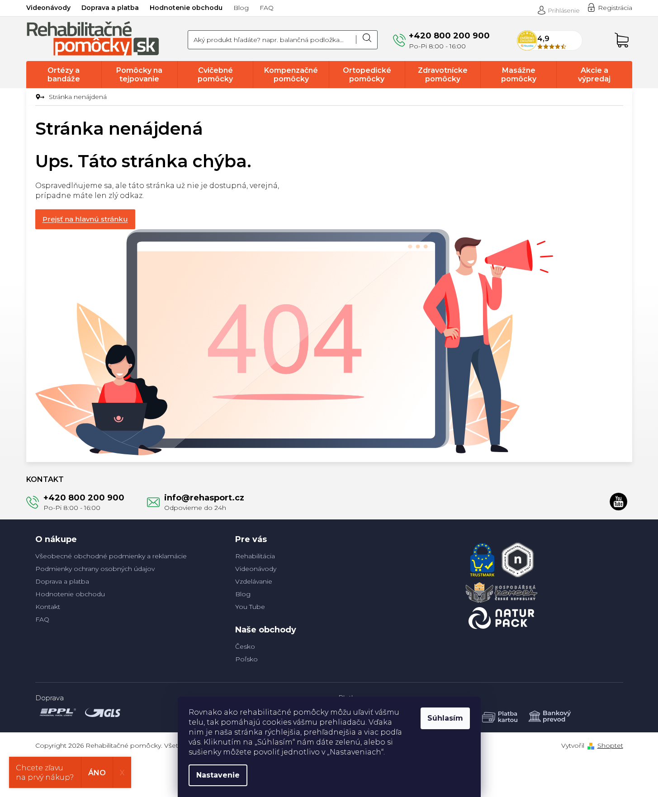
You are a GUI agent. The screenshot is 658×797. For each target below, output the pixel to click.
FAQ (267, 8)
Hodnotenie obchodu (186, 8)
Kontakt (47, 607)
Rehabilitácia (255, 556)
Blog (241, 8)
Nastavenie (218, 775)
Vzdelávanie (253, 581)
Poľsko (246, 659)
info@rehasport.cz (204, 498)
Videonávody (48, 8)
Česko (245, 646)
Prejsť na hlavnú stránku (85, 219)
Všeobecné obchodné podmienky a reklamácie (111, 556)
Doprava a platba (110, 8)
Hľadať (367, 39)
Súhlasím (445, 718)
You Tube (250, 607)
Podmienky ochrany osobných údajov (95, 569)
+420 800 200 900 (83, 498)
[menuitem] (64, 74)
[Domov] (38, 97)
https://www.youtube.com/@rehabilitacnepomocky (619, 501)
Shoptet (610, 745)
